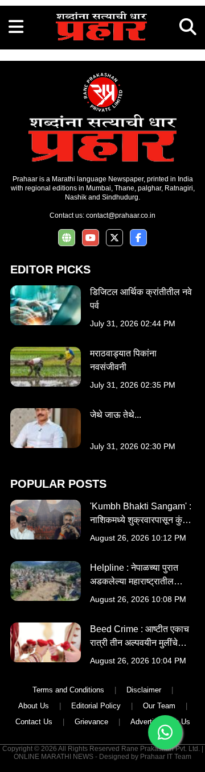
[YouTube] (90, 238)
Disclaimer (143, 690)
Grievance (91, 721)
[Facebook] (138, 238)
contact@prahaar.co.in (120, 215)
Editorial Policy (96, 706)
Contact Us (33, 721)
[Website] (66, 238)
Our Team (159, 706)
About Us (33, 706)
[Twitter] (114, 238)
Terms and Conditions (68, 690)
